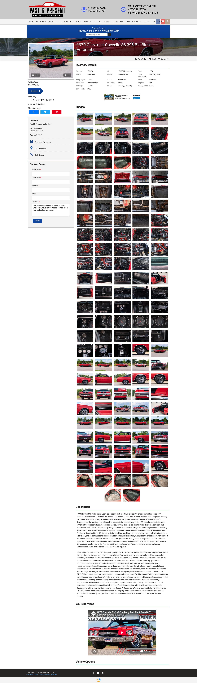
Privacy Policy (38, 674)
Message (36, 202)
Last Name (36, 178)
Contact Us (29, 674)
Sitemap (54, 674)
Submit (37, 221)
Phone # (35, 186)
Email (34, 194)
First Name (36, 170)
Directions (47, 674)
